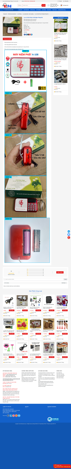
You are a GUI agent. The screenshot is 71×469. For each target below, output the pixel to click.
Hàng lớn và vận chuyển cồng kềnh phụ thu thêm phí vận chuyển (45, 386)
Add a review (59, 272)
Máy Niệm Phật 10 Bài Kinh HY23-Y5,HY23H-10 (22, 331)
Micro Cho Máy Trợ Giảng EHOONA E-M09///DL (34, 308)
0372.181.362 (9, 383)
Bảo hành (49, 9)
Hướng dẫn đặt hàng (62, 9)
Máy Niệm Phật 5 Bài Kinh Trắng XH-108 (61, 355)
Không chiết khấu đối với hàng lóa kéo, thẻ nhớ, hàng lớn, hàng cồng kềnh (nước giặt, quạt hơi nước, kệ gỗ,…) (29, 374)
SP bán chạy (32, 9)
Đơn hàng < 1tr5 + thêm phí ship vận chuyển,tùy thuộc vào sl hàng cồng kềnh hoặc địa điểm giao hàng (46, 379)
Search (65, 279)
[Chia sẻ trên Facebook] (24, 34)
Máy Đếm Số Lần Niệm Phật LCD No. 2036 (62, 331)
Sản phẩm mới (26, 9)
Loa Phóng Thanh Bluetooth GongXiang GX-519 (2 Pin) (48, 355)
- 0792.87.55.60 (13, 376)
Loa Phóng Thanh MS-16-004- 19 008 (35, 331)
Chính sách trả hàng (59, 377)
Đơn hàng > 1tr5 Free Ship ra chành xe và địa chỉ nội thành (46, 376)
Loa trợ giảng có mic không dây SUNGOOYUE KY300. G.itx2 (35, 355)
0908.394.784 (8, 386)
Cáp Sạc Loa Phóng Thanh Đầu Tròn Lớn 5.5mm (21, 355)
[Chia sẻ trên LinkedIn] (31, 34)
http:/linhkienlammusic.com (12, 374)
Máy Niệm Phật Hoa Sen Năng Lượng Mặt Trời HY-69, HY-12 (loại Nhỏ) (8, 355)
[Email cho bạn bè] (28, 34)
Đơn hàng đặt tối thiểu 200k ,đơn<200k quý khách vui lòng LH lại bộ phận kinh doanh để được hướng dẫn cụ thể (45, 382)
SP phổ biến (38, 9)
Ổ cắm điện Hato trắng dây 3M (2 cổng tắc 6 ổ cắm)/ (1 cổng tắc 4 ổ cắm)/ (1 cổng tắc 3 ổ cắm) (60, 34)
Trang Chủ (20, 9)
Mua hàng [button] (11, 310)
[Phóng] (4, 35)
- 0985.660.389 (32, 1)
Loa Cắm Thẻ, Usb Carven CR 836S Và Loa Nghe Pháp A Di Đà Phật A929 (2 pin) (8, 331)
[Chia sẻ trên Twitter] (26, 34)
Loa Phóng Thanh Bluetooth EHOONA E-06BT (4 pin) (62, 308)
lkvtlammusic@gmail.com (10, 375)
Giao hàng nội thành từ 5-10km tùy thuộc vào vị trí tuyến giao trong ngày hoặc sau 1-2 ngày (46, 373)
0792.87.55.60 (26, 1)
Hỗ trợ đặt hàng (59, 372)
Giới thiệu (44, 9)
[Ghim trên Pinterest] (30, 34)
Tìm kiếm (43, 5)
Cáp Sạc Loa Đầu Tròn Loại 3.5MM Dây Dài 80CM (8, 308)
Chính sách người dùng (60, 375)
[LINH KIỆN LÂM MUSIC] (9, 5)
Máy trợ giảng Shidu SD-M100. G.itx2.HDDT (47, 308)
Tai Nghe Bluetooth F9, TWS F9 (60, 58)
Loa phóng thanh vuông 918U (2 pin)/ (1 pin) (21, 308)
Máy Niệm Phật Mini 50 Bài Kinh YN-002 (48, 331)
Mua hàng (25, 310)
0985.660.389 (7, 376)
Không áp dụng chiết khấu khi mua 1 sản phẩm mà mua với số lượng (29, 378)
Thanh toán (54, 9)
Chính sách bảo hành (60, 376)
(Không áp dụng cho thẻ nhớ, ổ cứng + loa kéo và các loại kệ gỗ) (29, 381)
